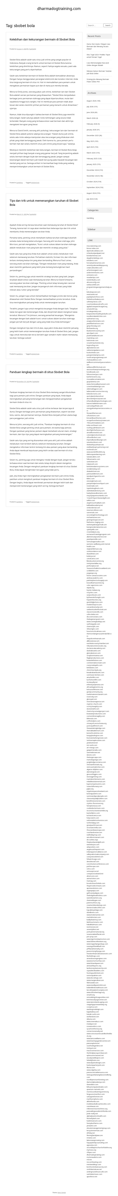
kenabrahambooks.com (95, 672)
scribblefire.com (92, 571)
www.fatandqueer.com (95, 963)
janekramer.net (92, 743)
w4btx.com (91, 500)
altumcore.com (92, 876)
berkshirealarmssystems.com (98, 466)
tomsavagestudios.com (95, 541)
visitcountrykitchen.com (96, 767)
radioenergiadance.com (95, 350)
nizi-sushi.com (92, 745)
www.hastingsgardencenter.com (99, 1041)
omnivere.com (92, 275)
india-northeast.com (94, 425)
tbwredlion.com (92, 1084)
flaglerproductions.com (95, 658)
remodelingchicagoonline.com (98, 997)
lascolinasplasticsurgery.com (97, 990)
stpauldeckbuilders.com (95, 970)
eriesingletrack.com (94, 481)
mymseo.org (91, 1150)
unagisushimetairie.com (95, 321)
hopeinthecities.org (94, 600)
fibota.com (91, 1067)
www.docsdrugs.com (94, 978)
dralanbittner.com (93, 471)
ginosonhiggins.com (94, 774)
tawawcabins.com (93, 457)
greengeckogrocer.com (95, 520)
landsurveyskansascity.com (97, 968)
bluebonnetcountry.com (96, 331)
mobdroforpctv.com (94, 604)
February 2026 (92, 124)
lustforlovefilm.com (94, 680)
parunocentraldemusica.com (97, 1072)
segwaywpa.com (93, 890)
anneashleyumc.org (94, 966)
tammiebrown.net (93, 752)
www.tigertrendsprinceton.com (98, 939)
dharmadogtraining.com (59, 8)
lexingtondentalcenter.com (97, 527)
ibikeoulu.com (92, 718)
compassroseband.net (95, 874)
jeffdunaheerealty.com (95, 949)
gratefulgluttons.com (95, 602)
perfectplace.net (93, 566)
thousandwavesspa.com (96, 830)
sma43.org (91, 995)
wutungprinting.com (94, 777)
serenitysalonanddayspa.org (97, 265)
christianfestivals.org (94, 764)
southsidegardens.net (95, 1046)
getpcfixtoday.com (94, 326)
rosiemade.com (92, 486)
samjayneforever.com (95, 1096)
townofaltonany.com (94, 786)
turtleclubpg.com (93, 823)
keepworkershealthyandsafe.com (99, 314)
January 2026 (91, 130)
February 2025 (92, 158)
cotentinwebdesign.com (96, 386)
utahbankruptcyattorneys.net (98, 447)
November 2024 (93, 176)
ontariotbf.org (92, 309)
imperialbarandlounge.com (96, 440)
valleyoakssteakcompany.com (98, 854)
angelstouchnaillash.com (96, 503)
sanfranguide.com (93, 624)
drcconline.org (92, 840)
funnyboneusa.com (94, 806)
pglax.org (90, 789)
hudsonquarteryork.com (96, 1065)
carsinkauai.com (93, 1106)
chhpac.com (91, 1152)
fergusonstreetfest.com (96, 1094)
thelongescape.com (94, 757)
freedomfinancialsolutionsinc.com (99, 953)
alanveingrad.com (93, 772)
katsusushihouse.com (95, 689)
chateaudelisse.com (94, 360)
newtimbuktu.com (93, 280)
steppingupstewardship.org (97, 1004)
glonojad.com (92, 699)
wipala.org (90, 588)
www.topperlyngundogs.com (97, 944)
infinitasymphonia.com (95, 684)
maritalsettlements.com (96, 779)
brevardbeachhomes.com (96, 418)
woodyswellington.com (95, 1058)
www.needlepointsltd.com (96, 985)
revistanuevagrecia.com (95, 701)
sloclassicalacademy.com (96, 648)
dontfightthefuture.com (96, 430)
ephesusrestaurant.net (95, 1055)
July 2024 (90, 199)
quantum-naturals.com (95, 1089)
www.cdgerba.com (93, 1070)
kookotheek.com (93, 352)
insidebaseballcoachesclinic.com (99, 1104)
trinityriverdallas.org (94, 563)
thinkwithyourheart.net (95, 445)
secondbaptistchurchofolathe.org (99, 1147)
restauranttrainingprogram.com (98, 534)
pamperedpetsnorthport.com (98, 483)
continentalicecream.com (96, 663)
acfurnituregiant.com (94, 270)
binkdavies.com (92, 667)
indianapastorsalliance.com (97, 852)
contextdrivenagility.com (96, 716)
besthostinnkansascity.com (97, 1167)
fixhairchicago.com (94, 859)
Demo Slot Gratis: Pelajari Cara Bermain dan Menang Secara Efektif (98, 46)
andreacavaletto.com (95, 578)
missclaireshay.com (94, 246)
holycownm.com (93, 818)
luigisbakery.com (93, 1012)
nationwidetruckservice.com (97, 820)
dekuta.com (91, 1019)
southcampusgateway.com (97, 357)
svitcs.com (91, 869)
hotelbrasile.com (93, 372)
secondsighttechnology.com (97, 515)
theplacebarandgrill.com (96, 842)
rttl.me (89, 1159)
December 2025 (93, 135)
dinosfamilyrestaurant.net (96, 398)
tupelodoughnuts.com (95, 488)
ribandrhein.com (93, 554)
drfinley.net (91, 1133)
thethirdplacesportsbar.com (97, 1053)
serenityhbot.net (93, 929)
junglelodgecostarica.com (96, 762)
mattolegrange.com (94, 760)
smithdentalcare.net (94, 1169)
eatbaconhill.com (93, 285)
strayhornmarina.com (95, 655)
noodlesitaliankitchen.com (96, 316)
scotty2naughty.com (94, 706)
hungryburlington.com (95, 735)
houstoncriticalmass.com (96, 631)
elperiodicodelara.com (95, 251)
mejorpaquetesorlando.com (97, 495)
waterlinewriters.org (94, 898)
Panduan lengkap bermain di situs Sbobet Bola (39, 372)
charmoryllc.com (93, 626)
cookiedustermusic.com (96, 808)
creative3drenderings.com (96, 905)
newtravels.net (92, 294)
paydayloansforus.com (95, 297)
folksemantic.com (93, 459)
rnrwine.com (91, 1138)
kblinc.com (90, 478)
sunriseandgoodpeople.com (97, 796)
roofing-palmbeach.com (96, 428)
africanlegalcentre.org (95, 687)
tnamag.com (91, 881)
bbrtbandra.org (92, 328)
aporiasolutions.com (94, 888)
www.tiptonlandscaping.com (97, 1002)
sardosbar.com (92, 461)
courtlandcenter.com (94, 832)
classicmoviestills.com (95, 612)
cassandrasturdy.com (95, 607)
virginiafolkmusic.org (94, 549)
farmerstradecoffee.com (96, 907)
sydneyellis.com (92, 529)
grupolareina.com (93, 382)
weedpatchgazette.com (96, 476)
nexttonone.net (92, 927)
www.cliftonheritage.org (96, 992)
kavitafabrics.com (93, 813)
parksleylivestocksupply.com (97, 580)
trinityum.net (91, 1048)
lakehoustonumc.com (95, 922)
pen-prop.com (92, 937)
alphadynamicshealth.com (96, 1116)
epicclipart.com (92, 333)
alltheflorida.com (93, 1101)
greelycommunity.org (94, 692)
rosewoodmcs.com (94, 1026)
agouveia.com (92, 1145)
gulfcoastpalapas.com (95, 893)
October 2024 (92, 182)
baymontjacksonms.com (96, 784)
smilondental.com (93, 508)
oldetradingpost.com (94, 389)
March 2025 (91, 153)
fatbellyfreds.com (93, 1060)
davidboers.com (93, 912)
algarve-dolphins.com (95, 769)
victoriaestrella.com (94, 827)
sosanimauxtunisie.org (95, 343)
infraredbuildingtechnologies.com (99, 401)
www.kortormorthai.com (96, 961)
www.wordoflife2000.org (96, 452)
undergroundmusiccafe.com (97, 1172)
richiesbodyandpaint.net (96, 253)
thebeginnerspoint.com (95, 619)
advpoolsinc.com (93, 847)
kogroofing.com (93, 345)
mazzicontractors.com (95, 1050)
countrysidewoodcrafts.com (97, 304)
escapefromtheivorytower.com (98, 420)
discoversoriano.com (94, 617)
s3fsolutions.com (93, 415)
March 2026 (91, 118)
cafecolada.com (93, 614)
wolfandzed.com (93, 1016)
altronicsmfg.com (93, 282)
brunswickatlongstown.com (97, 738)
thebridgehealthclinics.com (97, 895)
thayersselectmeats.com (96, 886)
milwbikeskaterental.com (96, 781)
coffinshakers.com (93, 721)
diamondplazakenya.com (96, 1082)
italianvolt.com (92, 464)
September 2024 (93, 187)
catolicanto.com (93, 558)
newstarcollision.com (94, 510)
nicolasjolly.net (92, 682)
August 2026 (91, 101)
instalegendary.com (94, 311)
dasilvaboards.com (94, 651)
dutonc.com (91, 755)
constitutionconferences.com (98, 864)
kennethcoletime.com (95, 733)
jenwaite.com (92, 1126)
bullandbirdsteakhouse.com (97, 987)
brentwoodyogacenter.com (97, 1000)
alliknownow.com (93, 641)
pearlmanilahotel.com (95, 335)
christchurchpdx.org (94, 670)
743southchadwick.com (95, 423)
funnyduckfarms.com (94, 1123)
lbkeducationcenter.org (95, 561)
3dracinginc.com (93, 629)
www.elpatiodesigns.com (96, 1063)
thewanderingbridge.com (96, 728)
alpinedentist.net (93, 348)
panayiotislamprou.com (95, 355)
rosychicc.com (92, 592)
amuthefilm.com (93, 677)
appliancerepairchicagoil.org (97, 306)
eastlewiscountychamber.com (98, 643)
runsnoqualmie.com (94, 975)
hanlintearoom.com (94, 1121)
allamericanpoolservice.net (97, 537)
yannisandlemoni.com (95, 474)
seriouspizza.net (93, 871)
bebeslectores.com (94, 394)
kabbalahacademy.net (95, 505)
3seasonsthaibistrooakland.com (99, 568)
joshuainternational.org (95, 932)
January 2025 (91, 164)
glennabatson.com (94, 653)
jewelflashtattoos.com (95, 323)
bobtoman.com (92, 340)
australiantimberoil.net (95, 396)
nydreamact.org (93, 318)
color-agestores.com (94, 585)
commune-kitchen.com (95, 675)
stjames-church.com (94, 704)
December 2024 (93, 170)
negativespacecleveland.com (97, 791)
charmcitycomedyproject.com (98, 711)
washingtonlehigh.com (95, 1009)
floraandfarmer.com (94, 413)
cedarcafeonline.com (94, 268)
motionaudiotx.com (94, 1157)
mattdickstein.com (94, 917)
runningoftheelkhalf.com (96, 946)
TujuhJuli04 (32, 49)
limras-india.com (93, 248)
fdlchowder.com (92, 983)
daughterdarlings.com (95, 258)
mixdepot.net (92, 1024)
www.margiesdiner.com (95, 980)
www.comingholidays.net (96, 621)
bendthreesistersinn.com (96, 801)
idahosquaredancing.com (96, 454)
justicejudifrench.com (95, 726)
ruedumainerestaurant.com (97, 694)
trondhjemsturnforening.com (97, 1080)
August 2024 (91, 193)
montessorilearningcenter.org (98, 1092)
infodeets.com (92, 260)
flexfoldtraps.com (93, 956)
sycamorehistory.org (94, 1029)
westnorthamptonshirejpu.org (98, 369)
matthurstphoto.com (95, 1099)
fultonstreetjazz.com (94, 374)
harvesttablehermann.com (96, 403)
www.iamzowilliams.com (96, 1038)
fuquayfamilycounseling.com (97, 1143)
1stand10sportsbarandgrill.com (98, 498)
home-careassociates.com (97, 575)
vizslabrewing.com (93, 469)
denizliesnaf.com (93, 861)
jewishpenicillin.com (94, 539)
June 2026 (90, 112)
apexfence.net (92, 1176)
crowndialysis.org (93, 532)
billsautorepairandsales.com (97, 1087)
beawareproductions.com (96, 714)
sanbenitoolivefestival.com (97, 609)
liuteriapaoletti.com (94, 794)
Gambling (19, 183)
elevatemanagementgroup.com (98, 1128)
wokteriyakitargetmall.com (97, 525)
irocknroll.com (92, 449)
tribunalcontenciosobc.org (96, 646)
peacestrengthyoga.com (96, 951)
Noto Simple (62, 1193)
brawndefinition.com (94, 660)
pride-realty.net (92, 1113)
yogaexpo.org (92, 573)
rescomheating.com (94, 1162)
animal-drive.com (93, 878)
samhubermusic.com (94, 1174)
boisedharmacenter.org (95, 583)
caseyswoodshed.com (95, 857)
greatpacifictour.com (94, 825)
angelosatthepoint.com (95, 849)
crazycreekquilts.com (94, 665)
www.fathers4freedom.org (96, 941)
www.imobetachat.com (95, 915)
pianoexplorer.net (93, 1043)
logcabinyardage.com (95, 910)
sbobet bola (35, 183)
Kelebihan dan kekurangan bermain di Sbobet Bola (42, 39)
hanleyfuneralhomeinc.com (97, 493)
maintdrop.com (92, 338)
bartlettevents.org (93, 377)
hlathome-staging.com (95, 522)
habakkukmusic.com (94, 924)
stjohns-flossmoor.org (95, 803)
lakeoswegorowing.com (95, 1140)
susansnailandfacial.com (96, 934)
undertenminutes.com (95, 272)
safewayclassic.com (94, 302)
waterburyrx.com (93, 844)
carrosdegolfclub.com (95, 406)
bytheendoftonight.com (96, 597)
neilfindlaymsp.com (94, 835)
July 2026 (90, 106)
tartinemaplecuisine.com (96, 740)
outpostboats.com (94, 595)
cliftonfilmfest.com (94, 437)
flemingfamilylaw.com (95, 1135)
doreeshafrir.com (93, 709)
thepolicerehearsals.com (96, 638)
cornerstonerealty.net (95, 1031)
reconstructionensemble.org (97, 810)
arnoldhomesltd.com (94, 432)
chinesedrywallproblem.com (97, 798)
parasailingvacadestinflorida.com (99, 1111)
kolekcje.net (91, 556)
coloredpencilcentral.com (96, 435)
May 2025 (90, 141)
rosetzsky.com (92, 697)
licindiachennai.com (94, 255)
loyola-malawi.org (93, 590)
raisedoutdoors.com (94, 442)
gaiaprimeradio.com (94, 750)
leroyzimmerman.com (95, 1130)
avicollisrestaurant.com (95, 837)
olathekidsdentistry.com (96, 491)
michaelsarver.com (93, 517)
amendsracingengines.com (97, 958)
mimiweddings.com (94, 1164)
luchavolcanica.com (94, 815)
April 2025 (90, 147)
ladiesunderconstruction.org (97, 391)
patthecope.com (93, 866)
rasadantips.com (93, 277)
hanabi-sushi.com (93, 1014)
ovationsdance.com (94, 551)
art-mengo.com (92, 747)
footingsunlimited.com (95, 973)
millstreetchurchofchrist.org (97, 1109)
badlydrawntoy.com (94, 920)
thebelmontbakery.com (95, 299)
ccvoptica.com (92, 1007)
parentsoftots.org (93, 903)
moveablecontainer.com (96, 379)
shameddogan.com (94, 900)
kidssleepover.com (93, 292)
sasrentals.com (92, 512)
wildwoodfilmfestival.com (96, 367)
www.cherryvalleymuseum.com (98, 384)
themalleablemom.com (95, 731)
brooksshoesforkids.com (96, 883)
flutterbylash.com (93, 1118)
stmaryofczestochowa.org (96, 723)
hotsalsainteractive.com (96, 263)
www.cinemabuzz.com (95, 1021)
